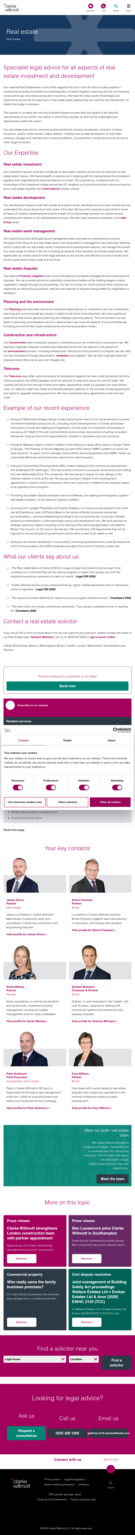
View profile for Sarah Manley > (26, 1021)
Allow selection (67, 802)
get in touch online (102, 637)
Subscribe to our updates (33, 705)
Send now (67, 686)
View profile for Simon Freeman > (94, 930)
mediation (62, 355)
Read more (26, 1259)
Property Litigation (32, 276)
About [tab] (111, 740)
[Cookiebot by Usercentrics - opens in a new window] (115, 730)
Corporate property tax (26, 818)
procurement (16, 351)
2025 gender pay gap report (65, 1494)
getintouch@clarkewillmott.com (108, 1433)
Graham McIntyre (42, 637)
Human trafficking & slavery (59, 1484)
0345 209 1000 (67, 1433)
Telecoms (15, 376)
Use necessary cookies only (25, 802)
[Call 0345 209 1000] (103, 6)
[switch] (51, 787)
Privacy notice (52, 1479)
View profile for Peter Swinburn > (28, 1108)
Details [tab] (67, 740)
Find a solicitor (117, 1362)
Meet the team (112, 1179)
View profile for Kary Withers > (92, 1108)
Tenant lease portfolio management (34, 812)
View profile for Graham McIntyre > (94, 1021)
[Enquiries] (91, 6)
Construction (17, 342)
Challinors (83, 1484)
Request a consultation (26, 1433)
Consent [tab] (23, 740)
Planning (15, 309)
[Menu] (128, 6)
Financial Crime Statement (52, 1499)
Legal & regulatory (74, 1479)
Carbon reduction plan (83, 1499)
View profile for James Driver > (26, 934)
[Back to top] (111, 1469)
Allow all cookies (110, 802)
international (51, 188)
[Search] (116, 6)
